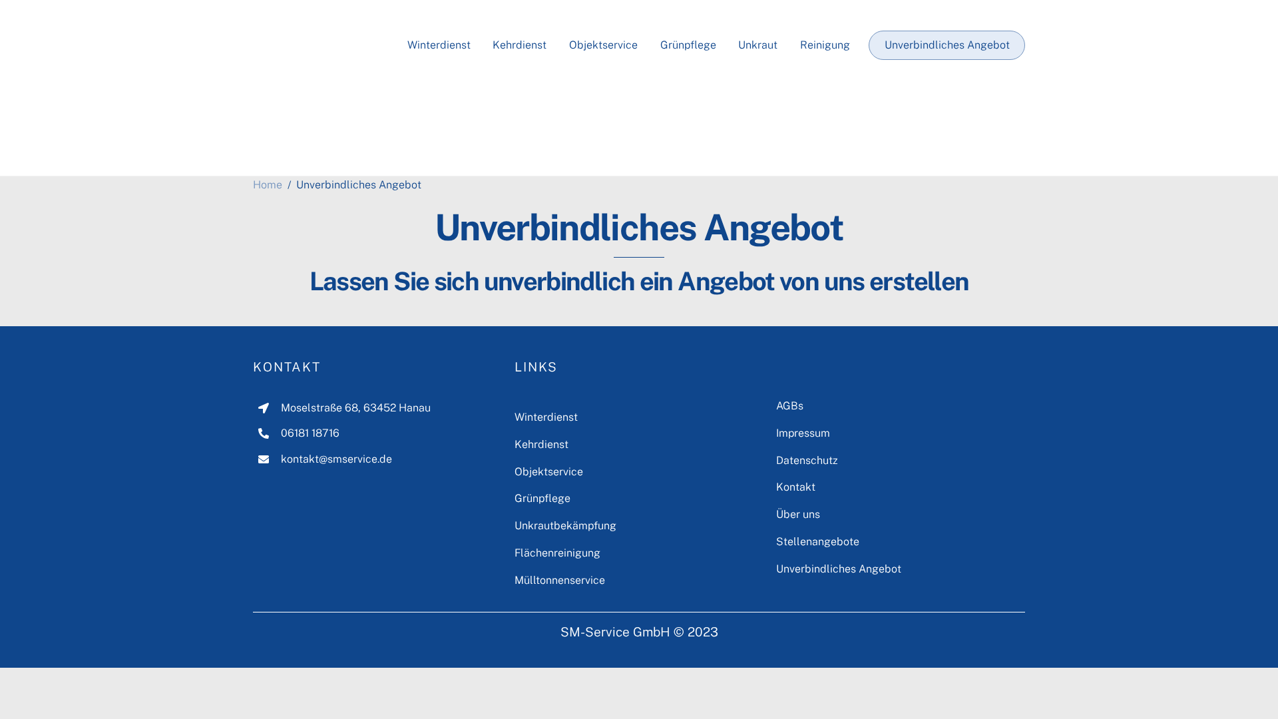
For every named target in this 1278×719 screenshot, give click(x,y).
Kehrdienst (519, 45)
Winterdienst (439, 45)
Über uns (798, 514)
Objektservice (603, 45)
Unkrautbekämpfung (565, 525)
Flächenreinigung (557, 553)
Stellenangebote (817, 541)
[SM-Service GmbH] (319, 150)
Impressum (803, 433)
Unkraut (757, 45)
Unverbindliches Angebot (947, 45)
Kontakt (287, 367)
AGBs (789, 405)
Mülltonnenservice (560, 580)
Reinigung (825, 45)
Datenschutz (807, 460)
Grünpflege (688, 45)
